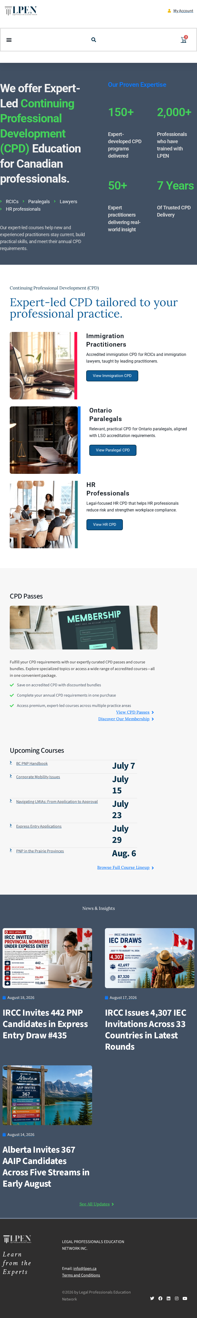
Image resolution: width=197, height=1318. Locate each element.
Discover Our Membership (124, 718)
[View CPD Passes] (152, 712)
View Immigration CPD (112, 375)
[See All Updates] (113, 1204)
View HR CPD (104, 524)
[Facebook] (160, 1298)
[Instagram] (177, 1298)
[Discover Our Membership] (152, 719)
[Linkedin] (168, 1298)
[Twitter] (152, 1298)
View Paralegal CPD (113, 450)
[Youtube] (185, 1298)
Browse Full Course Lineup (123, 867)
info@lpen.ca (84, 1268)
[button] (9, 40)
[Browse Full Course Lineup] (152, 868)
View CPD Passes (133, 712)
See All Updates (95, 1203)
